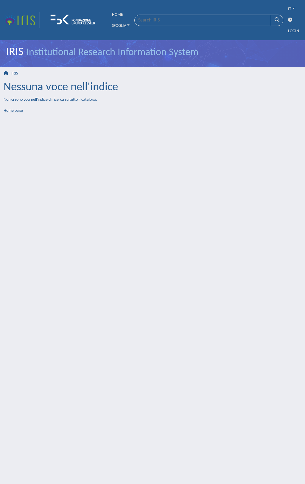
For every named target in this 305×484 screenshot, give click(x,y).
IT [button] (289, 9)
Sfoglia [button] (119, 26)
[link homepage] (22, 20)
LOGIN (293, 31)
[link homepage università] (75, 20)
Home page (13, 110)
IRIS (14, 73)
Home (117, 15)
